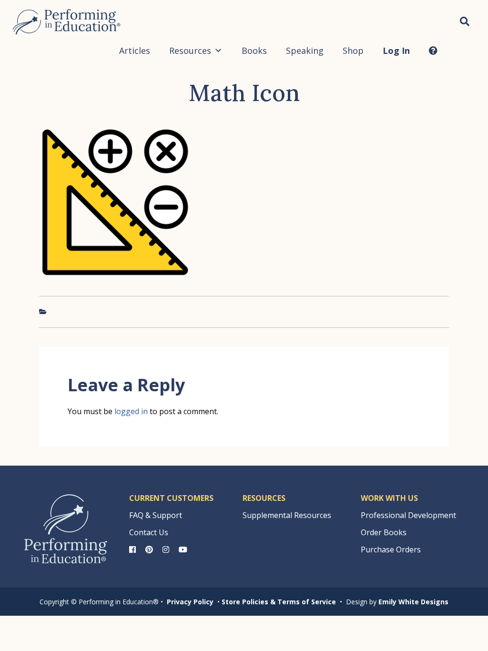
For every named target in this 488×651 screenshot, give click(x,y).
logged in (131, 411)
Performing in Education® (66, 22)
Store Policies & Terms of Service (279, 601)
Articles (134, 50)
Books (254, 50)
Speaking (305, 50)
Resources (190, 50)
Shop (353, 50)
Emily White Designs (413, 601)
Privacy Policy (190, 601)
